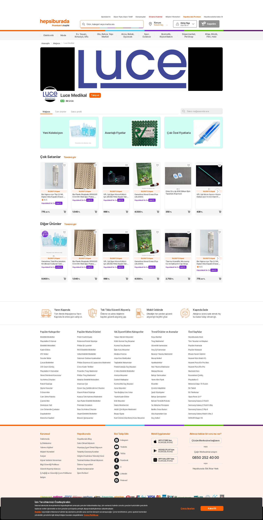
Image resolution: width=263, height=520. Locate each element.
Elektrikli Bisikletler (47, 337)
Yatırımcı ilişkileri (46, 447)
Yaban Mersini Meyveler (123, 337)
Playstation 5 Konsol (48, 341)
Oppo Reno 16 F (194, 397)
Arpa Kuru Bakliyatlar (122, 358)
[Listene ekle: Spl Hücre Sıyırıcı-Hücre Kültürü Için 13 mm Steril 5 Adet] (219, 165)
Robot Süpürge (46, 384)
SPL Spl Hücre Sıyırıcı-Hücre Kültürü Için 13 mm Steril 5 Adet (209, 195)
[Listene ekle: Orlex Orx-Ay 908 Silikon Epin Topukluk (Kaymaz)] (188, 165)
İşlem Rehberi (82, 473)
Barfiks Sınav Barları (159, 409)
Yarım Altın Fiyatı (157, 380)
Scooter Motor (45, 358)
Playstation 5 (193, 380)
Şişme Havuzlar (46, 388)
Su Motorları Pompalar (160, 405)
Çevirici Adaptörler (158, 388)
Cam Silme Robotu (47, 397)
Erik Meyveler (119, 401)
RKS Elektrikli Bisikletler (86, 350)
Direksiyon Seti (46, 405)
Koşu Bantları (156, 337)
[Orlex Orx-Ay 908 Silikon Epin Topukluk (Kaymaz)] (178, 176)
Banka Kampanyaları (85, 469)
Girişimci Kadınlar (156, 17)
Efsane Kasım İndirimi (196, 354)
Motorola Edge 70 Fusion (198, 384)
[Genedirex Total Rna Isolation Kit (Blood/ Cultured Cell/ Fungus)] (54, 243)
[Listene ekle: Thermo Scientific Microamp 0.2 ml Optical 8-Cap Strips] (188, 232)
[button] (54, 212)
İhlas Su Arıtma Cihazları (86, 409)
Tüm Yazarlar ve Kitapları (198, 341)
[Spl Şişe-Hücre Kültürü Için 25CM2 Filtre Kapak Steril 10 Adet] (116, 176)
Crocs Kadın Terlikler (85, 367)
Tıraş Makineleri (157, 341)
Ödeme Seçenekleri (85, 465)
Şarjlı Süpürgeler (158, 392)
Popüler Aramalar (195, 345)
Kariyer (43, 456)
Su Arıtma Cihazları (47, 380)
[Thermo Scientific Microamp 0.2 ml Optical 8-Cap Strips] (178, 243)
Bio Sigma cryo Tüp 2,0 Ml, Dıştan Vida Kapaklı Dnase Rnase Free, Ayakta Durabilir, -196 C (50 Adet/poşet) (53, 195)
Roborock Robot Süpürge (87, 341)
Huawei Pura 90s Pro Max (198, 363)
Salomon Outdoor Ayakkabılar (89, 358)
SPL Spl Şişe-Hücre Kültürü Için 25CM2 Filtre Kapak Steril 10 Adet (115, 195)
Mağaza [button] (46, 111)
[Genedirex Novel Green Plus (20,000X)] (147, 176)
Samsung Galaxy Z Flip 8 (198, 409)
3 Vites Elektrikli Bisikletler (124, 371)
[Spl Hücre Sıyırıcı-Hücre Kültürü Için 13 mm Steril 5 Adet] (209, 176)
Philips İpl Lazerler (84, 345)
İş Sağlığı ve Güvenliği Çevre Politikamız (56, 473)
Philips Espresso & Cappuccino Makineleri (93, 363)
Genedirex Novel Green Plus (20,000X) (146, 195)
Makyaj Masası (157, 371)
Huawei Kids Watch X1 (197, 358)
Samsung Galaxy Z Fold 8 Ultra (200, 405)
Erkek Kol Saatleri (47, 418)
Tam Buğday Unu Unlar (123, 392)
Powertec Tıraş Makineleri (87, 371)
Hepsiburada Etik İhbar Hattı (205, 468)
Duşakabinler (45, 414)
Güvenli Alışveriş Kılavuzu (50, 469)
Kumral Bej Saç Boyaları (123, 384)
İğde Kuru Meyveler (122, 350)
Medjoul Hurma (120, 354)
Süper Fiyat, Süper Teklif (123, 17)
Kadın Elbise (45, 350)
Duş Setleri (155, 418)
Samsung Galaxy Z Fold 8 (198, 401)
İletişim (43, 477)
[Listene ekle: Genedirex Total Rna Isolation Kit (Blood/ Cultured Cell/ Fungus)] (64, 232)
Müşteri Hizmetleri (173, 17)
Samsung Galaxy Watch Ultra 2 (200, 414)
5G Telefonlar (193, 392)
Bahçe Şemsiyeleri (158, 397)
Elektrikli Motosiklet (47, 345)
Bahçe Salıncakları (158, 375)
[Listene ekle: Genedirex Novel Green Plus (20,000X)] (157, 165)
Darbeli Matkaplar (121, 380)
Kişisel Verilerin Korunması (50, 460)
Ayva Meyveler (120, 388)
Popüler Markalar (195, 350)
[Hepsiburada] (54, 21)
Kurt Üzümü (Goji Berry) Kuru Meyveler (129, 418)
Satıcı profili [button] (76, 111)
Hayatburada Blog (84, 439)
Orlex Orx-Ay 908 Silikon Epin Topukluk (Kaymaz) (178, 192)
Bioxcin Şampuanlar (85, 418)
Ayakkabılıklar (156, 363)
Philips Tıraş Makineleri (86, 375)
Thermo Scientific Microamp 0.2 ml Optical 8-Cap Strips (177, 262)
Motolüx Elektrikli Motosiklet (88, 380)
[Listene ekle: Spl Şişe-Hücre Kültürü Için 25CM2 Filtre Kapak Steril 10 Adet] (126, 165)
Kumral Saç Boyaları (122, 345)
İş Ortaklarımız (45, 443)
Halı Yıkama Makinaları (160, 367)
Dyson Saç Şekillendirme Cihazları (90, 388)
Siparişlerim (105, 17)
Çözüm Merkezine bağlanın (206, 440)
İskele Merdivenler (121, 405)
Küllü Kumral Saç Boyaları (124, 341)
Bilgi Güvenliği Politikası (49, 465)
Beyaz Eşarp (119, 414)
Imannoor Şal (82, 384)
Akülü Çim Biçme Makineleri (125, 409)
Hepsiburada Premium (192, 17)
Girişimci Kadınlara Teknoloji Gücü (90, 456)
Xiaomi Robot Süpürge (86, 392)
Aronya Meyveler (121, 375)
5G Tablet (192, 388)
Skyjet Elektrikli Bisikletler (87, 414)
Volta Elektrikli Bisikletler (86, 354)
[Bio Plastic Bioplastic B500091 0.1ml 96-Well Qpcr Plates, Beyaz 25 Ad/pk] (85, 176)
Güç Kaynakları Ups (159, 414)
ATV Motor (44, 354)
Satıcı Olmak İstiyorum (85, 443)
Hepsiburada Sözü (195, 337)
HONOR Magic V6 (195, 418)
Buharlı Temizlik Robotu (160, 401)
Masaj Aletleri (156, 358)
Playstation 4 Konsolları (49, 371)
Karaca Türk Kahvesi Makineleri (89, 397)
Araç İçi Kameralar (158, 350)
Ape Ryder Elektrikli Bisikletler (88, 401)
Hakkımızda (44, 439)
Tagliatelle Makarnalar (123, 363)
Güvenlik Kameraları (159, 345)
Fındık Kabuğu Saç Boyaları (125, 367)
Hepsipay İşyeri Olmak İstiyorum (89, 447)
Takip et (95, 95)
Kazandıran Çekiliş (195, 375)
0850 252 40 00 (205, 457)
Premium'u (57, 25)
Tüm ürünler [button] (60, 111)
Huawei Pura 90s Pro (196, 367)
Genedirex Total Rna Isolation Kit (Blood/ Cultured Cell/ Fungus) (53, 262)
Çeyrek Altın (44, 401)
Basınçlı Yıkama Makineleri (161, 354)
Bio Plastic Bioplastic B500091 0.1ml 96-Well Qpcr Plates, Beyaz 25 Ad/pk (84, 195)
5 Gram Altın (45, 392)
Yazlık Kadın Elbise (121, 397)
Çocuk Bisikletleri (47, 363)
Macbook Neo (193, 371)
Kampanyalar (141, 17)
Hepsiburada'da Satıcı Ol (213, 17)
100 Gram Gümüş (47, 367)
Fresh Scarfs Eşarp (84, 337)
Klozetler (154, 384)
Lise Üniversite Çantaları (50, 409)
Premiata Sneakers (84, 405)
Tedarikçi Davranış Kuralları (88, 452)
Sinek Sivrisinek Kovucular (50, 375)
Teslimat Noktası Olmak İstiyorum (90, 460)
